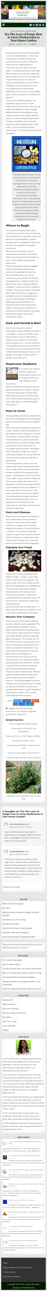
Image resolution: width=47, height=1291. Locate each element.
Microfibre (7, 1017)
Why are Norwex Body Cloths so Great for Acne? (22, 973)
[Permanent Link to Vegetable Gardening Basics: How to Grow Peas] (23, 777)
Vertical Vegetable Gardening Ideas (23, 724)
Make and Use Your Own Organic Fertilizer (23, 736)
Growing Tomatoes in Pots (24, 740)
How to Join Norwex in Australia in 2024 (19, 937)
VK (16, 704)
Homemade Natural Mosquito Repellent (19, 977)
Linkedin (30, 704)
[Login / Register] (43, 25)
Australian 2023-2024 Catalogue (16, 932)
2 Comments (33, 44)
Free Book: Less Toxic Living (14, 919)
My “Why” (6, 908)
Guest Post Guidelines (12, 1276)
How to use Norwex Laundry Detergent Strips (23, 1240)
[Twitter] (30, 25)
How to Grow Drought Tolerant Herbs (23, 753)
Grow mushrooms (17, 824)
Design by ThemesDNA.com (23, 1288)
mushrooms (11, 711)
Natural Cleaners (10, 1004)
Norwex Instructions (11, 924)
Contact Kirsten (9, 1272)
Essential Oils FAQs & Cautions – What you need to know (26, 1212)
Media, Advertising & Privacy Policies (17, 1267)
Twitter (18, 701)
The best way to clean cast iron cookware (21, 1200)
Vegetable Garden (30, 31)
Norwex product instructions (14, 1013)
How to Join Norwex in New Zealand (17, 928)
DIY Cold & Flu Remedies (12, 960)
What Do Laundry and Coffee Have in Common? (22, 989)
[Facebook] (33, 25)
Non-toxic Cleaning (10, 1008)
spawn (12, 281)
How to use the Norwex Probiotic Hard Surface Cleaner (26, 1170)
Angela (13, 44)
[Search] (37, 25)
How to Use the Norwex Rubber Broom (21, 1226)
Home (5, 1263)
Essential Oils (8, 1000)
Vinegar (6, 1030)
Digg (23, 704)
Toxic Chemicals (9, 1026)
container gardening (23, 708)
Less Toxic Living (9, 1021)
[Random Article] (40, 25)
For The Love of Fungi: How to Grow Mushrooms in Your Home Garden (23, 37)
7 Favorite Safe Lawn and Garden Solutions (23, 757)
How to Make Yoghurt (12, 964)
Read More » (36, 1151)
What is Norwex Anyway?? (13, 904)
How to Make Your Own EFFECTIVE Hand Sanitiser (24, 1155)
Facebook (27, 701)
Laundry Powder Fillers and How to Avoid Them (22, 968)
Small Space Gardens (18, 31)
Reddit (36, 701)
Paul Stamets (16, 109)
